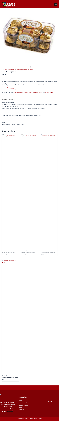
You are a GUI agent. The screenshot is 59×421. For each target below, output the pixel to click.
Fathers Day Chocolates (14, 69)
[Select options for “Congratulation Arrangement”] (55, 254)
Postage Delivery (23, 402)
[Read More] (10, 411)
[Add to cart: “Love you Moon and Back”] (17, 254)
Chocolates (16, 66)
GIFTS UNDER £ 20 (49, 92)
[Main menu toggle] (55, 4)
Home (3, 66)
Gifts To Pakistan (9, 66)
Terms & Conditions (24, 405)
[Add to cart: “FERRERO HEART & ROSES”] (36, 254)
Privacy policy (22, 404)
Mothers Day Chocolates (26, 69)
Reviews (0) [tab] (12, 99)
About (20, 407)
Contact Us (21, 409)
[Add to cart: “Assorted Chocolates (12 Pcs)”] (17, 380)
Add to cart (11, 88)
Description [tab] (4, 99)
